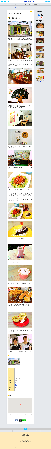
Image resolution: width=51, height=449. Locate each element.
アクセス (40, 4)
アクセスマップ (27, 445)
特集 (10, 4)
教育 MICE (35, 4)
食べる (20, 4)
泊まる (25, 4)
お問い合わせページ (21, 445)
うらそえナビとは (15, 445)
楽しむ (15, 4)
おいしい (13, 7)
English (25, 1)
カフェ (18, 7)
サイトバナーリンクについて (34, 445)
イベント (30, 4)
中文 (28, 1)
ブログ (16, 384)
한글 (33, 1)
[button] (20, 405)
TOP (8, 7)
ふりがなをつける (22, 430)
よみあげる (28, 430)
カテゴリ (11, 7)
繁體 (30, 1)
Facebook (16, 385)
